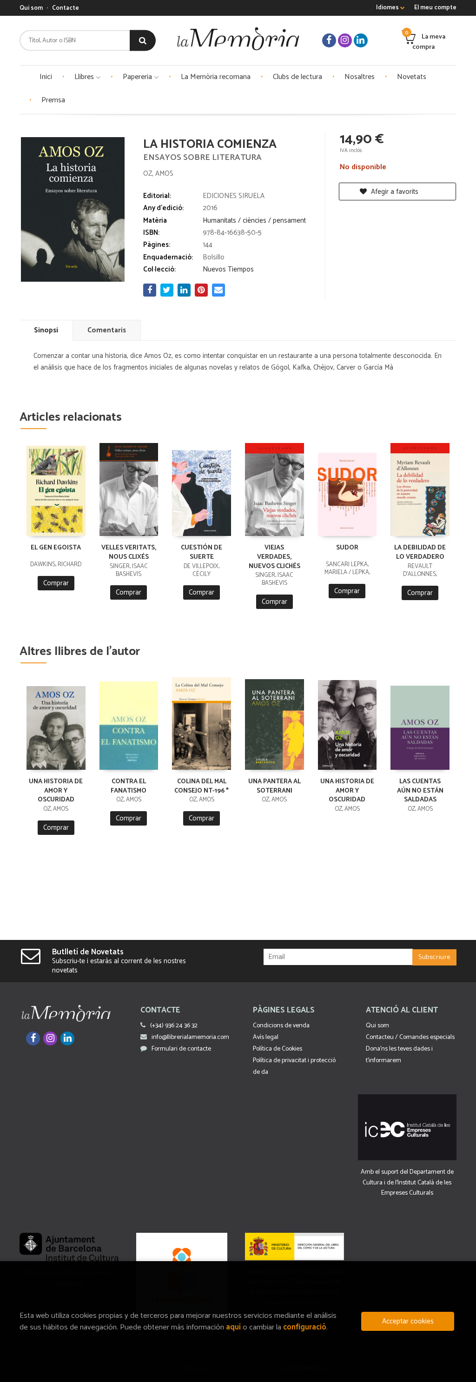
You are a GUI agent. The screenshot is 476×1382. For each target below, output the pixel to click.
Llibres (85, 77)
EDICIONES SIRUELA (233, 196)
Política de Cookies (277, 1049)
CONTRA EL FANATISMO (128, 786)
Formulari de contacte (181, 1049)
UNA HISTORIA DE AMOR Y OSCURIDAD (56, 791)
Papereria (138, 77)
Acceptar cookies (408, 1321)
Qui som (31, 8)
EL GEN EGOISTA (56, 547)
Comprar (56, 583)
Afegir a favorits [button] (393, 192)
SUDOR (347, 547)
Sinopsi (46, 330)
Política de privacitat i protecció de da (294, 1066)
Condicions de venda (281, 1025)
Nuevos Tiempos (228, 269)
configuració (304, 1327)
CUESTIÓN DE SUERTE (201, 552)
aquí (233, 1327)
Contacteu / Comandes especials (410, 1037)
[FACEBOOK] (329, 40)
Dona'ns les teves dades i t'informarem (399, 1055)
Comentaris (106, 330)
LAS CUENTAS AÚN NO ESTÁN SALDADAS (420, 791)
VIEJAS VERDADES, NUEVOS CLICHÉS (274, 557)
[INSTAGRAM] (345, 40)
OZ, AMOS (158, 173)
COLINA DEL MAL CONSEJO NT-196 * (201, 786)
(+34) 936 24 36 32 (174, 1025)
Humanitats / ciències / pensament (254, 220)
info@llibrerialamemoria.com (190, 1037)
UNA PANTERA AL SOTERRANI (274, 786)
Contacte (65, 8)
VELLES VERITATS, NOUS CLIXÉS (128, 552)
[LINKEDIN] (361, 40)
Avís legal (265, 1037)
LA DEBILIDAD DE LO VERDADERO (420, 552)
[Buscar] (143, 40)
